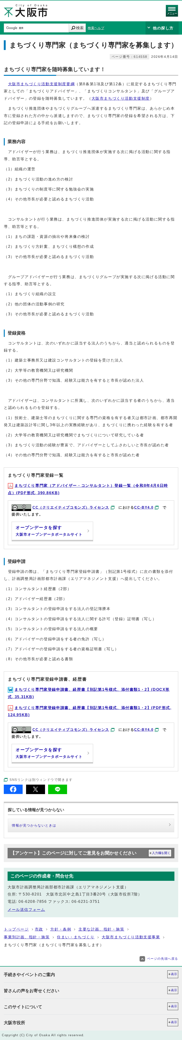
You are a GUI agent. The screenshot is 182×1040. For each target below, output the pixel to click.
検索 (80, 28)
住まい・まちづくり (75, 937)
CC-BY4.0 (143, 507)
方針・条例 (60, 929)
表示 (174, 974)
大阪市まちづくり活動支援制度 (120, 98)
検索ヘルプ (96, 28)
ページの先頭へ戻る (162, 958)
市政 (39, 929)
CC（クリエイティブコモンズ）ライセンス (70, 507)
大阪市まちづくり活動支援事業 (131, 937)
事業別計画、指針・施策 (27, 937)
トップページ (16, 929)
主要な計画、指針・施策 (101, 929)
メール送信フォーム (26, 910)
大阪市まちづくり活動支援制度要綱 (41, 84)
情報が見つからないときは (34, 825)
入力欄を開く (161, 853)
